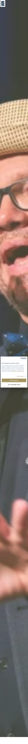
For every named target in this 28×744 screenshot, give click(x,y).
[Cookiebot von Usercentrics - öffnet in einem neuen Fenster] (20, 358)
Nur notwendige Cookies (14, 384)
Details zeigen (20, 376)
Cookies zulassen (14, 380)
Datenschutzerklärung (18, 371)
